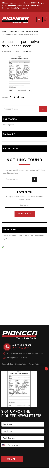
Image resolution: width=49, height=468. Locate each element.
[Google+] (22, 97)
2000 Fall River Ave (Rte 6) (25, 353)
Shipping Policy (21, 364)
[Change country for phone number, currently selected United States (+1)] (4, 445)
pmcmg (29, 51)
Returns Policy (7, 364)
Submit (12, 459)
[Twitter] (14, 97)
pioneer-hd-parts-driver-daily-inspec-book (22, 44)
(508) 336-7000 (20, 348)
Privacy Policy (34, 364)
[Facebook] (10, 97)
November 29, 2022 (10, 51)
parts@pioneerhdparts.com (17, 358)
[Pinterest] (18, 97)
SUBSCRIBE (24, 214)
